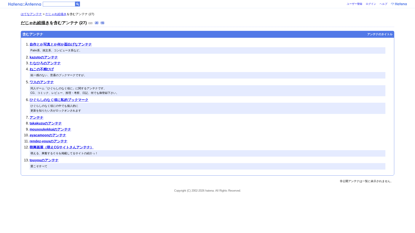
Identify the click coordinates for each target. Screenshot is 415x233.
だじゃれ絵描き (56, 14)
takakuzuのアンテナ (46, 123)
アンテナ (36, 117)
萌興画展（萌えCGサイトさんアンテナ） (62, 147)
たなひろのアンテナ (45, 63)
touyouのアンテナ (44, 160)
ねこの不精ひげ (42, 69)
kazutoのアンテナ (44, 57)
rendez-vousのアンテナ (48, 141)
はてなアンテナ (31, 14)
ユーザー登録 (354, 3)
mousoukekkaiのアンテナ (50, 129)
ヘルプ (383, 3)
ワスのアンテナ (42, 82)
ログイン (371, 3)
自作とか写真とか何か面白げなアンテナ (61, 44)
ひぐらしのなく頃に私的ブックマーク (59, 100)
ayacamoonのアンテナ (48, 135)
